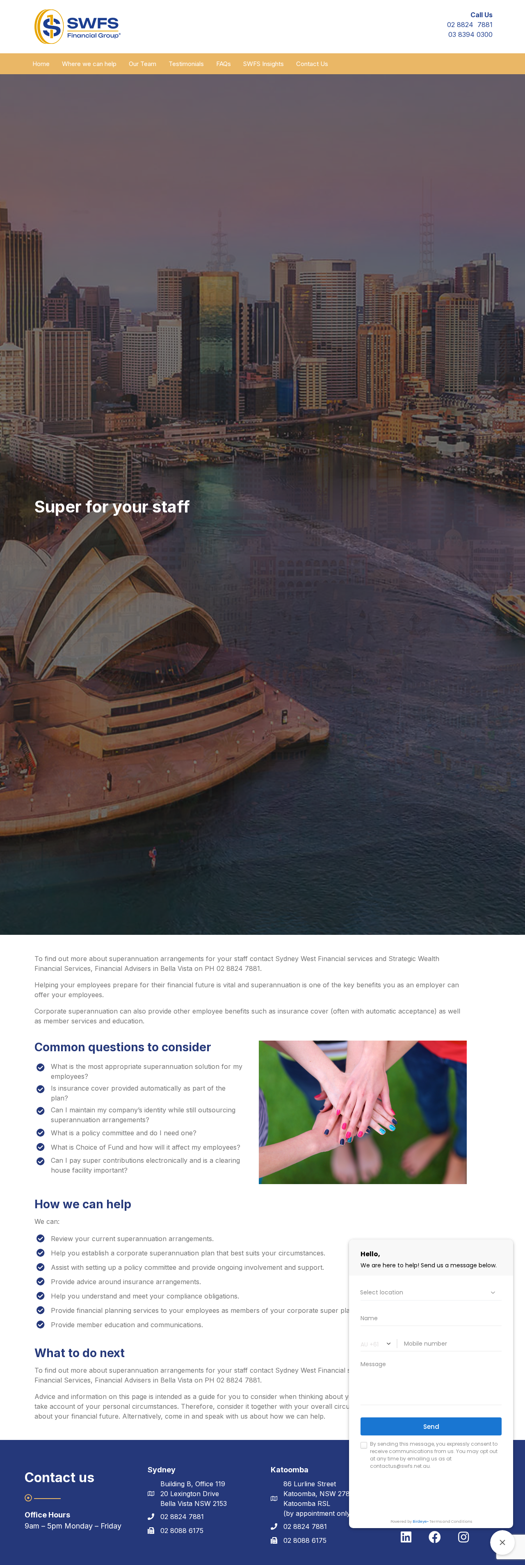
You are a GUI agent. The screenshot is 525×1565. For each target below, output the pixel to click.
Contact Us (312, 64)
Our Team (142, 64)
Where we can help (89, 64)
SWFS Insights (263, 64)
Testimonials (186, 64)
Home (41, 64)
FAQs (223, 64)
